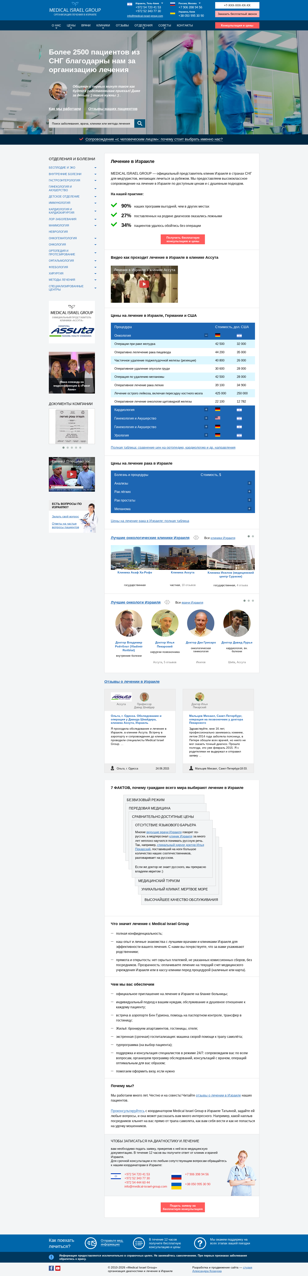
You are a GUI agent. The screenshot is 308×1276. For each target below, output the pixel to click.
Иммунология (59, 202)
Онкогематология (63, 238)
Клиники (103, 25)
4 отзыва (242, 585)
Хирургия (56, 273)
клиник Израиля (180, 836)
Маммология (59, 225)
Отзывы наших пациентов (112, 109)
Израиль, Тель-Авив (147, 3)
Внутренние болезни (65, 174)
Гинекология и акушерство (60, 188)
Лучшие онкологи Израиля (136, 602)
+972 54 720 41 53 (148, 7)
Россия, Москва (188, 3)
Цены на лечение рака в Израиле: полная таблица (150, 521)
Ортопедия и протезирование (62, 252)
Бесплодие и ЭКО (62, 167)
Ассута (157, 662)
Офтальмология (61, 260)
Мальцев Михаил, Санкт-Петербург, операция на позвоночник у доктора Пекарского (216, 719)
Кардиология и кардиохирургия (61, 211)
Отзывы (122, 25)
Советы (164, 25)
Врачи (86, 25)
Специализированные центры (66, 288)
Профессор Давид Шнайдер (144, 706)
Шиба (231, 662)
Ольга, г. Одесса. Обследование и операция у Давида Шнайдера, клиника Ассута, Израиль (136, 719)
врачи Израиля (192, 602)
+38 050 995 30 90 (191, 15)
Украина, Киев (187, 11)
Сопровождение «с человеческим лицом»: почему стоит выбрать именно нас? (154, 139)
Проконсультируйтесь (128, 1111)
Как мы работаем (65, 109)
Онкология (57, 244)
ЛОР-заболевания (62, 219)
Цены (71, 25)
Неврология (58, 231)
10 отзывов (189, 585)
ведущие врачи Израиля (164, 832)
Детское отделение (64, 196)
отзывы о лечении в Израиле (218, 1095)
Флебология (58, 267)
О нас (56, 25)
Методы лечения (62, 279)
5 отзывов (170, 662)
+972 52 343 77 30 (148, 11)
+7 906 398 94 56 (190, 7)
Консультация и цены (237, 25)
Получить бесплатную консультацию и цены (182, 239)
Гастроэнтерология (64, 180)
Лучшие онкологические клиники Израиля (150, 538)
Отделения (144, 25)
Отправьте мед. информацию (112, 1242)
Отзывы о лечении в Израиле (132, 682)
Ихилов (201, 662)
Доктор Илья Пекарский (200, 706)
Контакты (185, 25)
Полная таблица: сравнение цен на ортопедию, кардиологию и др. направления (173, 447)
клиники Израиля (223, 538)
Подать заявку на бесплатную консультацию (183, 1207)
